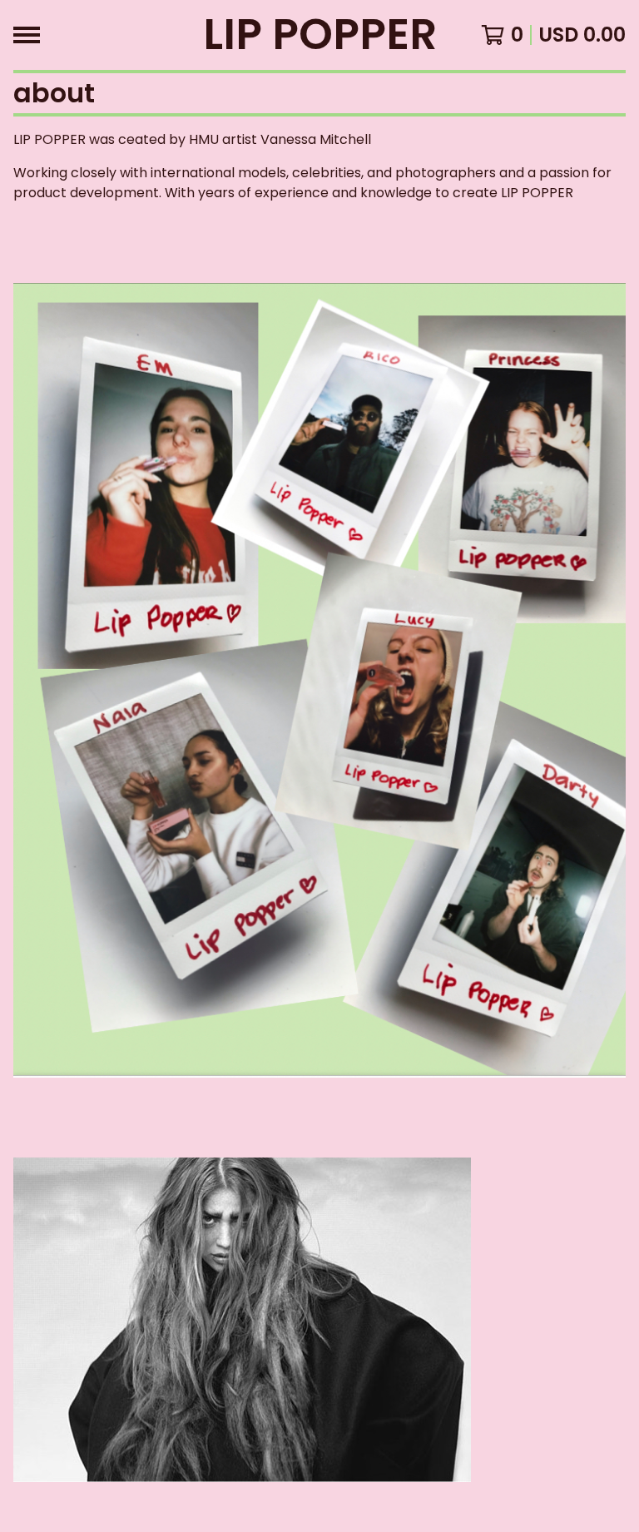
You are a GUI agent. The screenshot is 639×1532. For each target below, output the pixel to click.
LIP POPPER (320, 35)
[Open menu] (26, 35)
